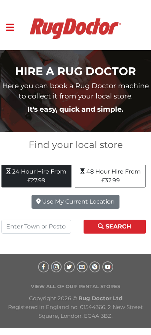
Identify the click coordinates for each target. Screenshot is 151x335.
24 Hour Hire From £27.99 (38, 176)
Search (117, 226)
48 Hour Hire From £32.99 (113, 176)
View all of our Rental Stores (75, 286)
